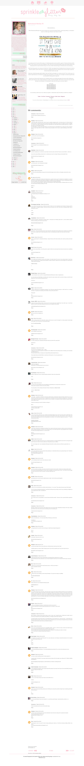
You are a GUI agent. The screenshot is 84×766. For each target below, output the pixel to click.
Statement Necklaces (16, 149)
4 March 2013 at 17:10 (39, 544)
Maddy (32, 449)
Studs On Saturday (34, 666)
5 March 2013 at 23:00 (43, 666)
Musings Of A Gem (34, 338)
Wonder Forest (58, 756)
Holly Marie (33, 150)
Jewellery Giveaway (34, 420)
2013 (13, 116)
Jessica (32, 237)
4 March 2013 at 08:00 (41, 273)
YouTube (43, 96)
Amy (32, 318)
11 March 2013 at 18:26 (39, 711)
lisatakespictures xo (34, 584)
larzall (32, 247)
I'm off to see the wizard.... (17, 137)
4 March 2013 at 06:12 (38, 247)
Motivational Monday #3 (51, 87)
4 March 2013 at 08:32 (42, 329)
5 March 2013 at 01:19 (40, 613)
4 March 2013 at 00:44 (40, 113)
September (15, 122)
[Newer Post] (32, 750)
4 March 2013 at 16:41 (39, 535)
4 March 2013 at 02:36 (45, 204)
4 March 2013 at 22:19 (39, 590)
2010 (13, 164)
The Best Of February (16, 154)
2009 (13, 166)
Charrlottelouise (34, 516)
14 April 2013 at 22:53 (37, 721)
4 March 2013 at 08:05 (38, 287)
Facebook (48, 96)
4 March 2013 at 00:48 (40, 150)
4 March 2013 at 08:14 (41, 301)
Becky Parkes (33, 697)
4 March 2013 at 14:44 (39, 476)
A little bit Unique (34, 263)
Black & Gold (57, 387)
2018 (13, 108)
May (14, 129)
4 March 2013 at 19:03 (37, 563)
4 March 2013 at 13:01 (39, 426)
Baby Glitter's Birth (21, 78)
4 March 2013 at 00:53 (36, 177)
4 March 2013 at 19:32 (37, 571)
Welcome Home (16, 134)
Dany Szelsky (33, 636)
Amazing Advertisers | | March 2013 (19, 135)
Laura (32, 382)
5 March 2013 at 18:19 (39, 654)
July (14, 126)
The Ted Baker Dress (16, 150)
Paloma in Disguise (34, 647)
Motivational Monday (69, 105)
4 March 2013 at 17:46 (42, 555)
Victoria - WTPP (34, 301)
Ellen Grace (33, 257)
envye (53, 756)
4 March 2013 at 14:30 (39, 467)
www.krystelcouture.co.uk (35, 421)
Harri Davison (33, 372)
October (15, 121)
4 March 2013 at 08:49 (43, 338)
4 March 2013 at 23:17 (38, 603)
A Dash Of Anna (34, 362)
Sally (32, 485)
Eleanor (32, 603)
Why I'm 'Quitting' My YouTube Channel (21, 71)
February (15, 157)
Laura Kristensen (34, 555)
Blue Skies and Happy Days (17, 140)
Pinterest (52, 96)
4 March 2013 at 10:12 (41, 372)
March (15, 132)
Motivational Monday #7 (17, 139)
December (15, 117)
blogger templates (15, 182)
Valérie (32, 287)
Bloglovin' (63, 96)
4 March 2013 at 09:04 (42, 362)
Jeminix (32, 535)
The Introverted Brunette (35, 575)
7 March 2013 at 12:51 (40, 704)
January (15, 159)
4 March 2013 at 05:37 (39, 237)
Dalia (32, 571)
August (15, 124)
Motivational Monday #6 (17, 147)
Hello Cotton (57, 96)
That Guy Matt (20, 86)
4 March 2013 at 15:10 (40, 495)
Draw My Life (15, 142)
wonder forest (24, 182)
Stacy (32, 229)
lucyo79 (32, 311)
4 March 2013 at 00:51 (38, 170)
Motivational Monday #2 (51, 86)
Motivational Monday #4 (51, 88)
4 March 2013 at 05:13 (38, 229)
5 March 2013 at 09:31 (38, 626)
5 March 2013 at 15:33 (41, 636)
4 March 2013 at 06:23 (40, 257)
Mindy (61, 105)
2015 (13, 113)
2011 (13, 163)
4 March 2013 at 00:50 (39, 161)
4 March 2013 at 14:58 (37, 485)
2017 (13, 109)
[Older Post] (70, 750)
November (15, 119)
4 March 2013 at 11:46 (39, 395)
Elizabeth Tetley (34, 273)
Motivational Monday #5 (17, 155)
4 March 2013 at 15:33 (40, 506)
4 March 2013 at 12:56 (38, 413)
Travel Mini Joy (15, 144)
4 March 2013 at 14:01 (38, 449)
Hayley (32, 170)
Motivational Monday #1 (51, 84)
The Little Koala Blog (37, 323)
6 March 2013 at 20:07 (41, 697)
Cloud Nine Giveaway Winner (18, 152)
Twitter (39, 96)
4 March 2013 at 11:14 (38, 382)
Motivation (64, 105)
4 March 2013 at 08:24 (37, 318)
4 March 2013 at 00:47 (40, 143)
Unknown (33, 120)
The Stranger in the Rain (35, 204)
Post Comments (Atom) (37, 753)
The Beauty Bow (34, 329)
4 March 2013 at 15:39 (42, 516)
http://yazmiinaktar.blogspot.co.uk (37, 222)
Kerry (32, 626)
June (14, 127)
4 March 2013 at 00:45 (39, 134)
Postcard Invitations (16, 145)
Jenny (32, 413)
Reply (32, 117)
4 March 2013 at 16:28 (39, 526)
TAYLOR (32, 476)
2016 (13, 111)
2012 (13, 161)
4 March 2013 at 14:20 (39, 458)
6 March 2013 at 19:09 (39, 687)
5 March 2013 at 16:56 (43, 647)
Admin (32, 439)
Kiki (32, 563)
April (14, 131)
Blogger (44, 757)
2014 (13, 114)
